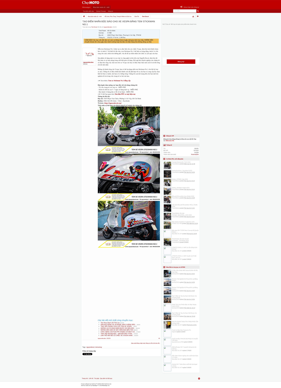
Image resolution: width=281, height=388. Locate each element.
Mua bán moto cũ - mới (101, 7)
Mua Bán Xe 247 (177, 234)
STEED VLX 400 (177, 223)
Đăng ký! (181, 61)
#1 (159, 338)
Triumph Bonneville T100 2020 (181, 162)
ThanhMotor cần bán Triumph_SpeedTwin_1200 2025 (182, 214)
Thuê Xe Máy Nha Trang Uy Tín (181, 330)
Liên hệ (91, 378)
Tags (84, 347)
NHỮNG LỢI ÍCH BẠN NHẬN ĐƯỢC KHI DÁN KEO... (118, 328)
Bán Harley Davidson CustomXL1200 (183, 222)
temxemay (98, 347)
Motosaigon (86, 7)
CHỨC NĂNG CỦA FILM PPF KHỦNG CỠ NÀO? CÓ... (118, 332)
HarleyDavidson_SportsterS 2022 (182, 170)
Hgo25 (174, 332)
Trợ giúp (96, 378)
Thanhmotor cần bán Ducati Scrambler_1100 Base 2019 (180, 239)
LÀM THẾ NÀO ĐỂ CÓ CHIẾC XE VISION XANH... (117, 335)
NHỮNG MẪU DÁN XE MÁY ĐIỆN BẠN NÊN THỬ (117, 330)
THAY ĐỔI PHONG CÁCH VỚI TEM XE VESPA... (117, 326)
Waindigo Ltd (106, 385)
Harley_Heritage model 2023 (180, 188)
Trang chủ (85, 378)
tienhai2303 (175, 274)
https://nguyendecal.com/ (113, 103)
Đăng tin (110, 11)
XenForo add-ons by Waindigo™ (89, 385)
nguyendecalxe (108, 27)
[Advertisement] (129, 268)
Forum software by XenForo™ (96, 384)
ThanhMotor (175, 164)
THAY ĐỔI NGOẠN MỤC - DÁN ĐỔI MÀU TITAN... (117, 334)
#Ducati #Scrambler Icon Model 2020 (183, 196)
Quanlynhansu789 (177, 342)
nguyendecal (90, 347)
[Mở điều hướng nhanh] (193, 16)
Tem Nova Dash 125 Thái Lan (110, 323)
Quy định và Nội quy (106, 378)
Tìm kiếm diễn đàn (88, 11)
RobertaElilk (195, 154)
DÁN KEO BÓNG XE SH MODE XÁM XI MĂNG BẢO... (118, 324)
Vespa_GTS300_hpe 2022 (180, 179)
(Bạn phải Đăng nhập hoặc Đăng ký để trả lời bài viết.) (145, 343)
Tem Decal (94, 27)
